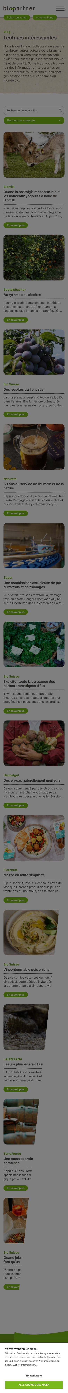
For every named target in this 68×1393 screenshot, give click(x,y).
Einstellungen (34, 1375)
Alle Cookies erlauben (33, 1385)
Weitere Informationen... (25, 1364)
